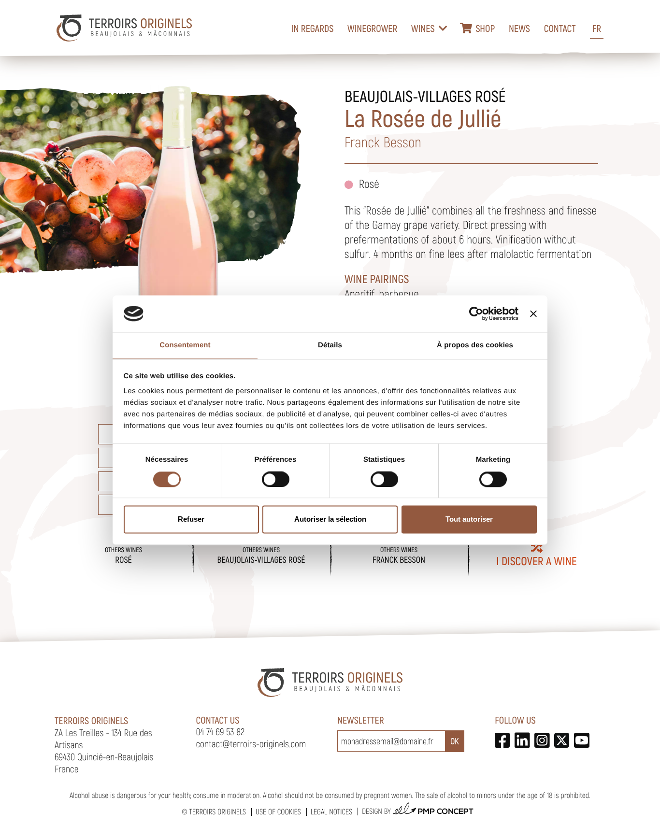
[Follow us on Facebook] (502, 740)
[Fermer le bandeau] (533, 313)
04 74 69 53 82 (220, 731)
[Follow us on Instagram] (542, 740)
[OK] (454, 741)
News (519, 28)
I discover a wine (536, 561)
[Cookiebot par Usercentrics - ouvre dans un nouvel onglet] (476, 313)
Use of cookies (278, 811)
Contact (560, 28)
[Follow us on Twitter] (562, 740)
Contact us (218, 720)
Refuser (191, 519)
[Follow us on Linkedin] (522, 740)
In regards (312, 28)
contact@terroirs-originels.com (251, 743)
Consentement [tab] (184, 346)
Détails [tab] (330, 346)
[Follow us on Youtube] (581, 740)
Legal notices (331, 811)
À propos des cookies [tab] (475, 346)
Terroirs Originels (217, 811)
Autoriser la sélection (330, 519)
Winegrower (372, 28)
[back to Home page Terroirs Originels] (124, 28)
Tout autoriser (469, 519)
